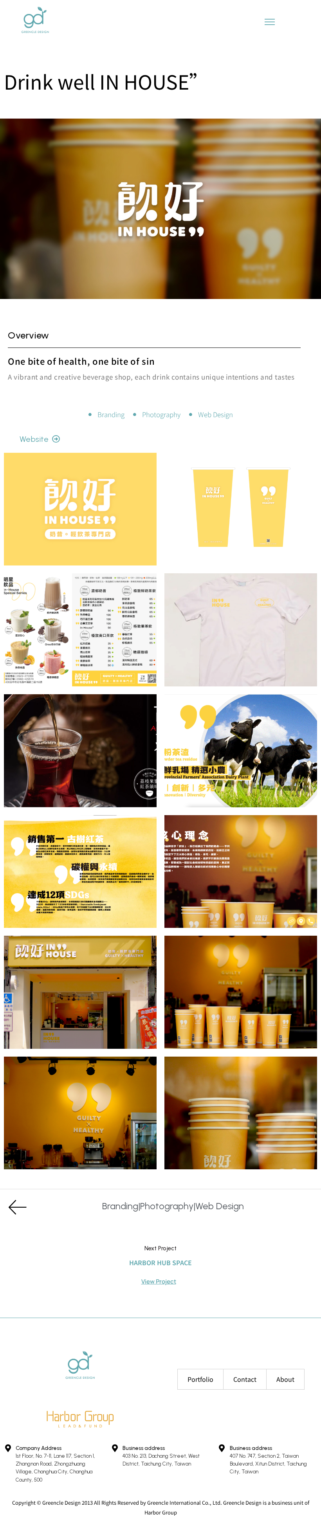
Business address (144, 1448)
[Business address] (115, 1448)
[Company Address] (8, 1448)
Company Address (38, 1448)
